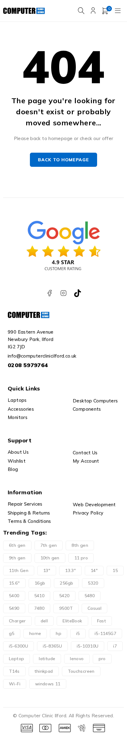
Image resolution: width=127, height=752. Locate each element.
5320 (93, 583)
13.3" (70, 570)
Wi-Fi (14, 684)
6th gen (17, 545)
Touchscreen (81, 671)
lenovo (77, 658)
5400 (14, 595)
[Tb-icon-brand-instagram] (64, 293)
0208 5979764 (28, 365)
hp (58, 633)
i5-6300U (18, 646)
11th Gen (18, 570)
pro (102, 658)
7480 (39, 608)
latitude (47, 658)
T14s (14, 671)
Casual (94, 608)
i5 (78, 633)
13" (46, 570)
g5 (11, 633)
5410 (39, 595)
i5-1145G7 (105, 633)
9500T (66, 608)
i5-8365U (52, 646)
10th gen (49, 558)
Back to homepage (63, 160)
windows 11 (47, 684)
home (35, 633)
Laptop (16, 658)
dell (44, 621)
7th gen (48, 545)
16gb (40, 583)
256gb (66, 583)
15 (115, 570)
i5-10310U (87, 646)
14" (94, 570)
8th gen (80, 545)
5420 (64, 595)
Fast (101, 621)
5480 (89, 595)
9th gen (17, 558)
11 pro (81, 558)
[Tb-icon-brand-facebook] (49, 293)
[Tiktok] (77, 293)
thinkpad (44, 671)
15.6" (14, 583)
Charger (17, 621)
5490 (14, 608)
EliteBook (72, 621)
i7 (115, 646)
